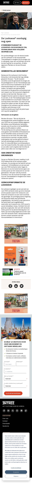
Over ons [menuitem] (5, 418)
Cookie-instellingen (16, 467)
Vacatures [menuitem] (5, 426)
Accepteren (16, 472)
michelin (6, 33)
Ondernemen (7, 10)
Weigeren (16, 476)
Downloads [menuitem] (6, 423)
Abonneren (26, 2)
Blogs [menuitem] (4, 428)
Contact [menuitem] (5, 421)
